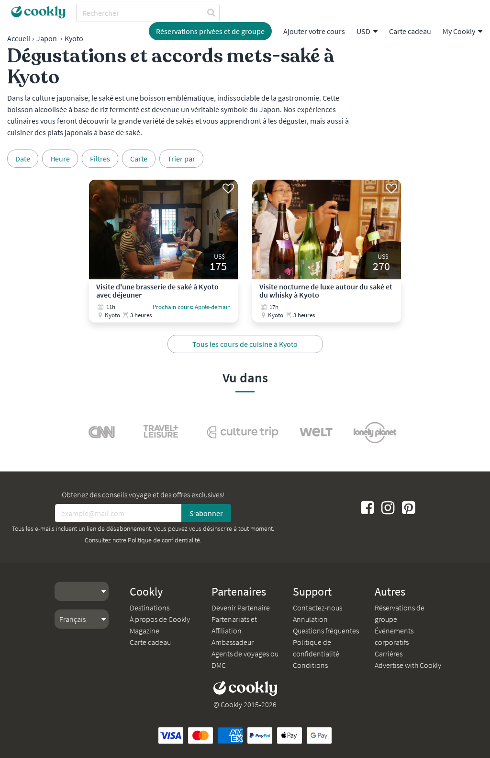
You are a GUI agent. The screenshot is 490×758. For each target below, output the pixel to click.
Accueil (18, 38)
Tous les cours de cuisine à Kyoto (245, 344)
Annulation (310, 619)
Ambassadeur (233, 642)
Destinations (149, 607)
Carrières (388, 653)
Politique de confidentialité (164, 540)
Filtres (100, 158)
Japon (46, 38)
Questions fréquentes (326, 630)
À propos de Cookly (160, 619)
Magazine (144, 630)
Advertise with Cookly (408, 665)
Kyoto (74, 38)
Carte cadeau (410, 31)
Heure (60, 158)
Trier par (181, 158)
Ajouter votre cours (314, 31)
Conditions (310, 665)
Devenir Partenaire (241, 607)
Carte (138, 158)
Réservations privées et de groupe (210, 31)
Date (22, 158)
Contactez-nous (317, 607)
